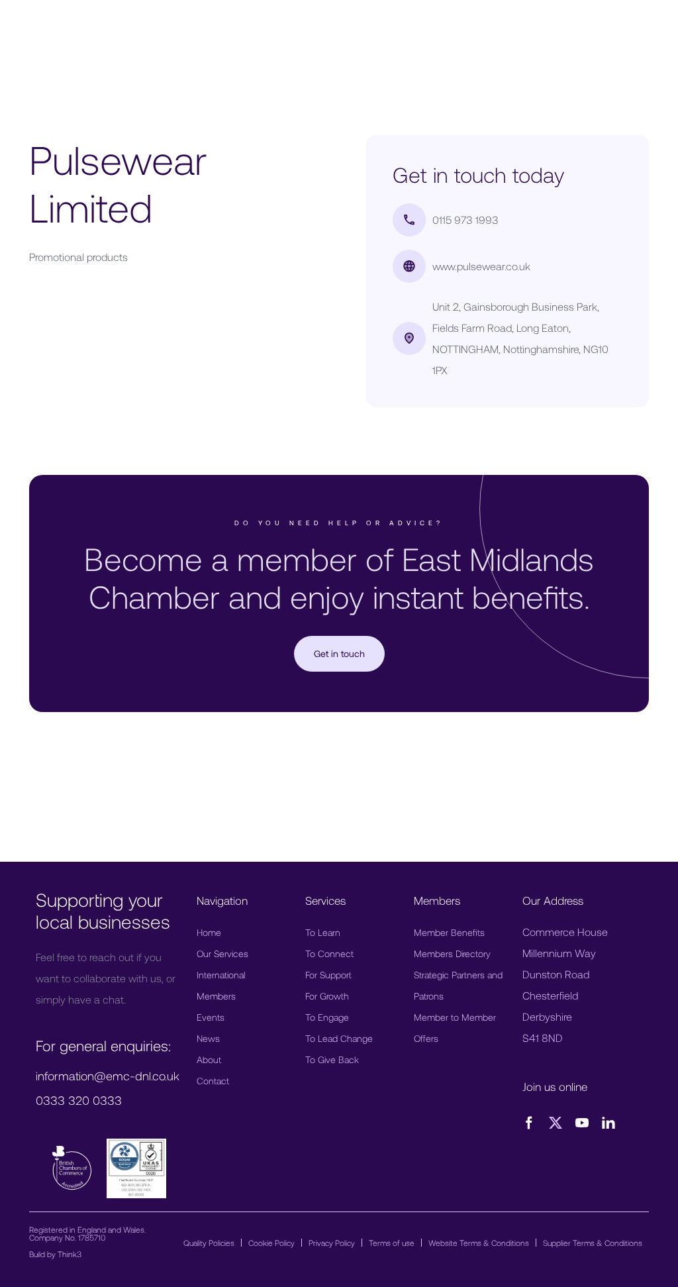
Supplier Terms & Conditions (592, 1242)
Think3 (69, 1254)
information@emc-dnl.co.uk (107, 1075)
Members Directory (452, 953)
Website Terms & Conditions (478, 1242)
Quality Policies (208, 1242)
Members (216, 996)
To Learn (322, 932)
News (208, 1038)
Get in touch (339, 653)
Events (210, 1017)
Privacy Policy (332, 1242)
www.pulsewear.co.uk (481, 266)
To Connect (329, 953)
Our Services (222, 953)
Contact (213, 1080)
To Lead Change (339, 1038)
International (221, 974)
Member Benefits (449, 932)
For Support (328, 974)
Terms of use (391, 1242)
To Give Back (332, 1059)
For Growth (327, 996)
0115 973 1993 (465, 219)
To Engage (327, 1017)
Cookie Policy (271, 1242)
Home (209, 932)
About (209, 1059)
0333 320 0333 (79, 1100)
